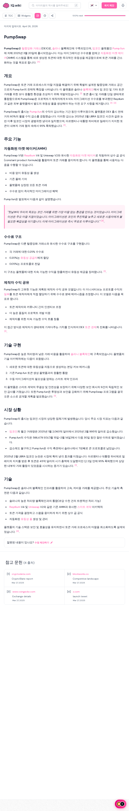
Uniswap (34, 507)
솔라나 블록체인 (80, 354)
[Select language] (94, 5)
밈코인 (96, 48)
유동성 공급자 (28, 258)
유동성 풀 (26, 519)
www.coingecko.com (23, 591)
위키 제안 (109, 5)
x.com (76, 591)
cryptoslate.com (21, 574)
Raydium (29, 155)
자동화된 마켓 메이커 (82, 155)
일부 (6, 294)
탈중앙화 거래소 (31, 48)
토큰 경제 (90, 327)
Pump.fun (119, 48)
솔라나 (56, 48)
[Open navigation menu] (123, 5)
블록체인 (88, 89)
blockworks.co (81, 574)
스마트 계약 (84, 507)
